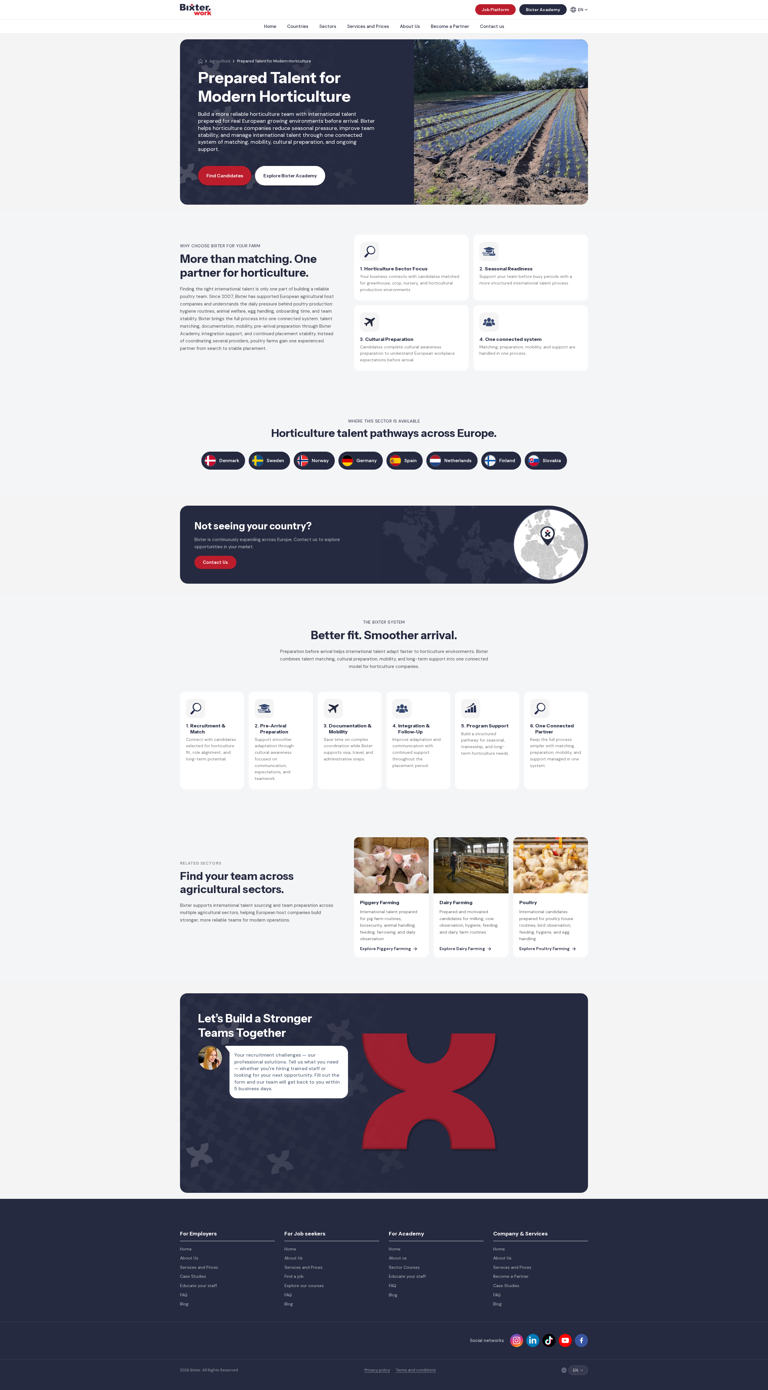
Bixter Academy (543, 9)
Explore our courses (304, 1285)
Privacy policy (377, 1370)
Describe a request (445, 1090)
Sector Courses (404, 1267)
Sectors (327, 26)
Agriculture (219, 61)
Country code (439, 1030)
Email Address (517, 1000)
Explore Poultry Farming (544, 948)
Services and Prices (368, 26)
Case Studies (193, 1276)
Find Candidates (224, 176)
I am (428, 1060)
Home (270, 26)
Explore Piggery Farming (385, 948)
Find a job (294, 1276)
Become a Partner (450, 26)
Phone (509, 1030)
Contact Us (215, 562)
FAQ (184, 1295)
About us (398, 1258)
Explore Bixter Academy (290, 176)
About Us (410, 26)
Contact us (492, 26)
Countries (297, 26)
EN (580, 9)
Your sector (515, 1060)
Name (430, 1000)
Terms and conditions (416, 1370)
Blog (184, 1304)
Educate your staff (198, 1285)
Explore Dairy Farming (462, 948)
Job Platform (495, 9)
